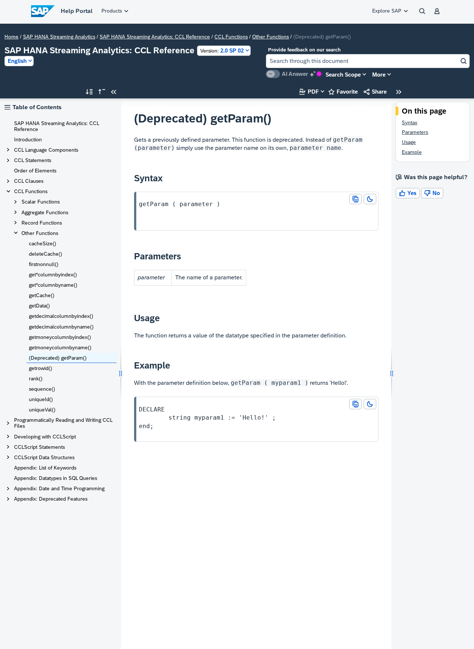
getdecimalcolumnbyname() (61, 327)
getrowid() (40, 368)
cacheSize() (42, 243)
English (17, 61)
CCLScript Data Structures (44, 457)
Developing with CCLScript (45, 437)
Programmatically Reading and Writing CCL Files (63, 423)
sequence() (42, 389)
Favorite (343, 91)
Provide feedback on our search (304, 50)
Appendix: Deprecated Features (50, 499)
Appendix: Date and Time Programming (59, 488)
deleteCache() (45, 254)
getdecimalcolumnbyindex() (61, 316)
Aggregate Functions (44, 212)
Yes (407, 193)
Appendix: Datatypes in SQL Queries (55, 478)
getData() (39, 306)
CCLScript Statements (39, 447)
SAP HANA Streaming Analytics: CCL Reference (155, 37)
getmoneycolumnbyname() (60, 347)
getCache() (41, 295)
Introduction (28, 139)
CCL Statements (32, 160)
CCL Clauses (28, 181)
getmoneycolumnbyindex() (60, 337)
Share (375, 91)
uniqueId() (41, 399)
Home (11, 37)
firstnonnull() (44, 264)
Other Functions (270, 37)
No (432, 193)
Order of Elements (35, 171)
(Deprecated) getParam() (58, 358)
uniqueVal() (42, 410)
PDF (309, 91)
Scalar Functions (40, 202)
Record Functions (41, 223)
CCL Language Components (46, 150)
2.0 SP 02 (222, 50)
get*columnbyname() (53, 285)
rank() (36, 378)
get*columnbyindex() (53, 275)
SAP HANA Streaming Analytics (59, 37)
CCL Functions (231, 37)
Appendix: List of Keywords (45, 468)
